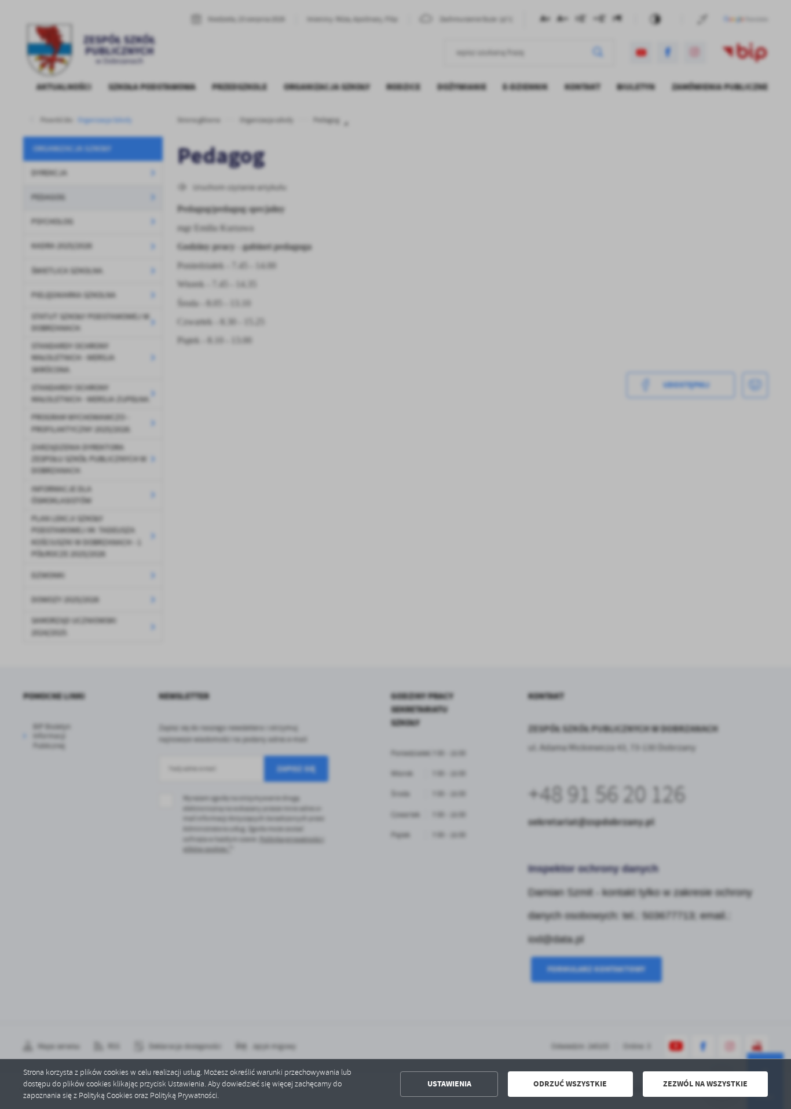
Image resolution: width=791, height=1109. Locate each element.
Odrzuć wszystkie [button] (570, 1083)
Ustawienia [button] (449, 1083)
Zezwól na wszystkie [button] (705, 1083)
